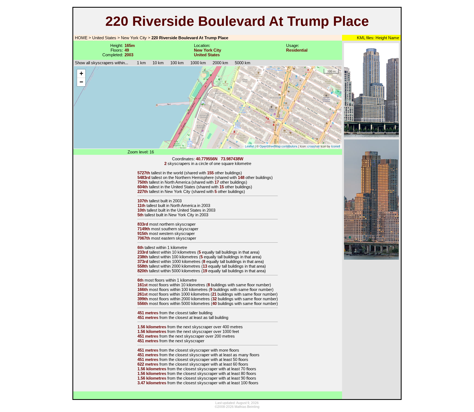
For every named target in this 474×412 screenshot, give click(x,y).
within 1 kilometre (171, 247)
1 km (138, 62)
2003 (177, 200)
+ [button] (81, 73)
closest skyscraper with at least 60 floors (211, 364)
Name (393, 37)
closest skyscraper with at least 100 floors (220, 382)
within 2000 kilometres (180, 266)
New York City (134, 37)
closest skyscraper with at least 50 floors (211, 359)
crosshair (313, 146)
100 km (177, 62)
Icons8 (335, 146)
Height (380, 37)
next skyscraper (189, 340)
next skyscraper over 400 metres (213, 326)
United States (104, 37)
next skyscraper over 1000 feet (211, 331)
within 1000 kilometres (181, 261)
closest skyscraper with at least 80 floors (219, 373)
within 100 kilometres (179, 256)
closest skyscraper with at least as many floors (217, 354)
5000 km (243, 62)
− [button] (81, 82)
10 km (158, 62)
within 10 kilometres (178, 252)
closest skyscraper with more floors (207, 350)
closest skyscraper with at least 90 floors (219, 378)
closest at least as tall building (201, 317)
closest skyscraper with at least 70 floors (219, 368)
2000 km (220, 62)
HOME (81, 37)
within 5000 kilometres (180, 270)
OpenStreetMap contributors (278, 146)
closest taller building (193, 312)
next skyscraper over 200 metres (205, 336)
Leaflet (249, 146)
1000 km (198, 62)
